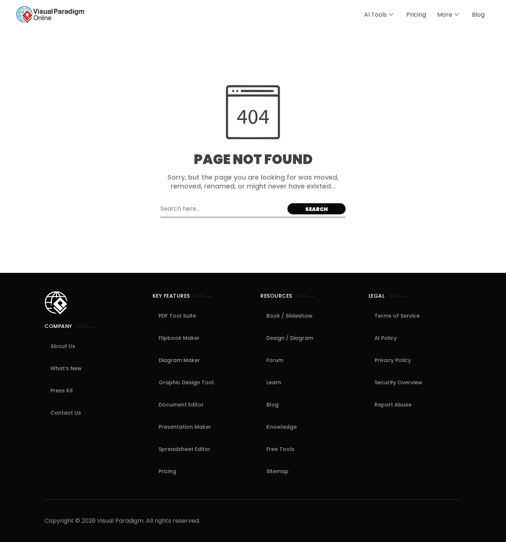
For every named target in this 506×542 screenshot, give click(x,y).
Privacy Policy (392, 360)
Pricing (416, 14)
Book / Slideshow (289, 315)
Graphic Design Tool (186, 382)
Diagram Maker (179, 360)
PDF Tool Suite (177, 315)
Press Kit (61, 390)
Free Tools (280, 449)
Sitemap (277, 471)
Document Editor (181, 404)
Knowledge (281, 427)
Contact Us (65, 412)
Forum (274, 360)
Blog (478, 14)
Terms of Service (397, 315)
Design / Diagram (289, 338)
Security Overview (398, 382)
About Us (62, 346)
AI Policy (385, 338)
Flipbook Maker (179, 338)
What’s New (66, 368)
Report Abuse (393, 404)
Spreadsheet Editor (184, 449)
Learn (273, 382)
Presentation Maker (185, 427)
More (444, 14)
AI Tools (375, 14)
